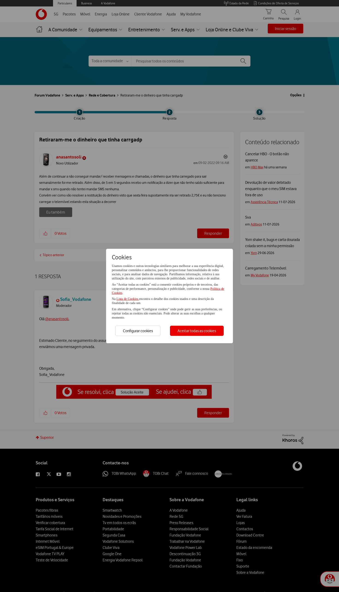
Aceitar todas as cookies (197, 330)
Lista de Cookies (127, 299)
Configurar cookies (138, 330)
